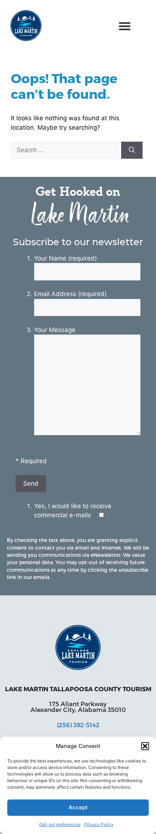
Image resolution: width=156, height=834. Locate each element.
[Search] (132, 150)
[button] (145, 746)
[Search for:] (66, 150)
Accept (78, 807)
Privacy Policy (99, 824)
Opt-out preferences (60, 824)
